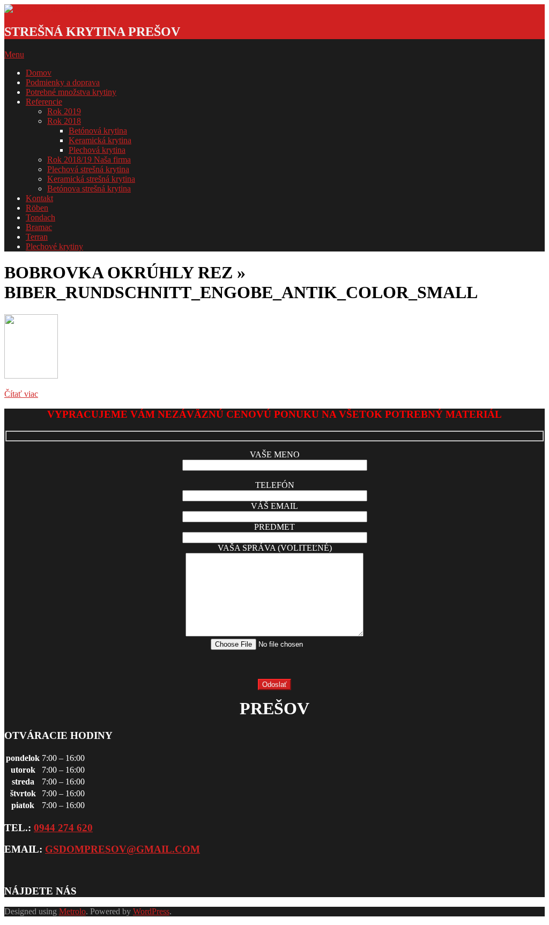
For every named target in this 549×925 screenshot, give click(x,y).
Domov (38, 72)
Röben (37, 207)
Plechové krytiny (54, 246)
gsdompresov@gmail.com (122, 849)
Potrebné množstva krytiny (71, 92)
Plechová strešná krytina (88, 169)
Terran (37, 236)
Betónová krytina (98, 130)
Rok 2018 (64, 120)
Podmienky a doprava (63, 82)
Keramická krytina (100, 140)
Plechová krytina (97, 149)
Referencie (44, 101)
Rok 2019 (64, 111)
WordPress (151, 911)
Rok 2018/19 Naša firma (89, 159)
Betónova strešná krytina (89, 188)
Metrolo (72, 911)
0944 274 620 (63, 827)
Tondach (40, 217)
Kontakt (39, 198)
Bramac (39, 227)
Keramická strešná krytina (91, 178)
